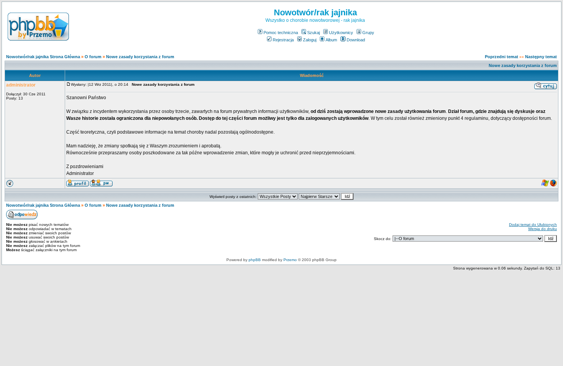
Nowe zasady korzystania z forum (140, 56)
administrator (21, 85)
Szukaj (313, 32)
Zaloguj (309, 40)
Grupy (368, 32)
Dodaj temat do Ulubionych (533, 224)
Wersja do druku (542, 229)
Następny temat (541, 56)
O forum (93, 56)
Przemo (290, 260)
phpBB (255, 260)
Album (331, 40)
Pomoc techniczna (280, 32)
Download (356, 40)
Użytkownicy (341, 32)
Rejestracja (283, 40)
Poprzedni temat (501, 56)
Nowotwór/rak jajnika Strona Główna (43, 56)
